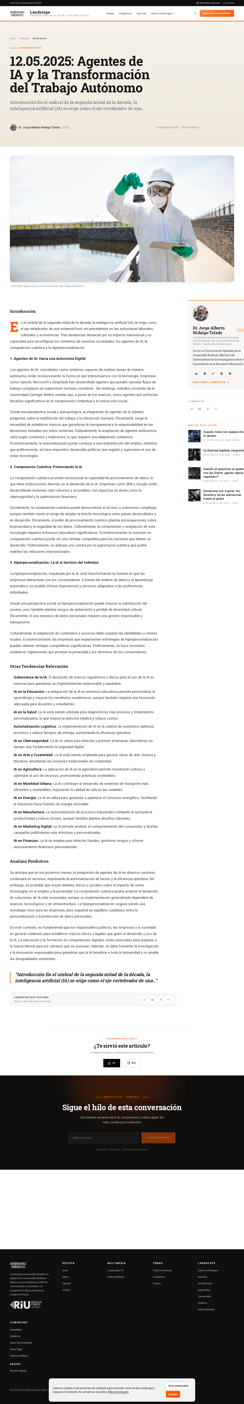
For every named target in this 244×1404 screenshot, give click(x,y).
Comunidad (204, 1296)
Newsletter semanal (210, 3)
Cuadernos (125, 13)
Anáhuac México (19, 1355)
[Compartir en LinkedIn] (152, 999)
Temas (110, 13)
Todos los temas (162, 1270)
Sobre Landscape (161, 13)
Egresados (204, 1289)
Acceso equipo (18, 1370)
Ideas (65, 1276)
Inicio (13, 38)
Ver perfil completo (209, 382)
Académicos (205, 1283)
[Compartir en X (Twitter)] (144, 999)
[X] (213, 373)
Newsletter (16, 1329)
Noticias (24, 38)
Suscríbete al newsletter (217, 13)
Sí (114, 1062)
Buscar (230, 3)
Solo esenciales (178, 1385)
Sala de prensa (206, 1309)
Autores (202, 1276)
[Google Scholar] (229, 373)
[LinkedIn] (196, 373)
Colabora (15, 1336)
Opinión (141, 13)
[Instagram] (204, 373)
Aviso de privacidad (21, 1342)
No (134, 1062)
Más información (118, 1391)
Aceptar (173, 1394)
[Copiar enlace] (168, 999)
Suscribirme (158, 1137)
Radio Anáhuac (116, 1276)
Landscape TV (115, 1270)
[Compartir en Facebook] (160, 999)
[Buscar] (195, 13)
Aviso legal (16, 1349)
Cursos (66, 1289)
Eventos (202, 1302)
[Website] (221, 373)
